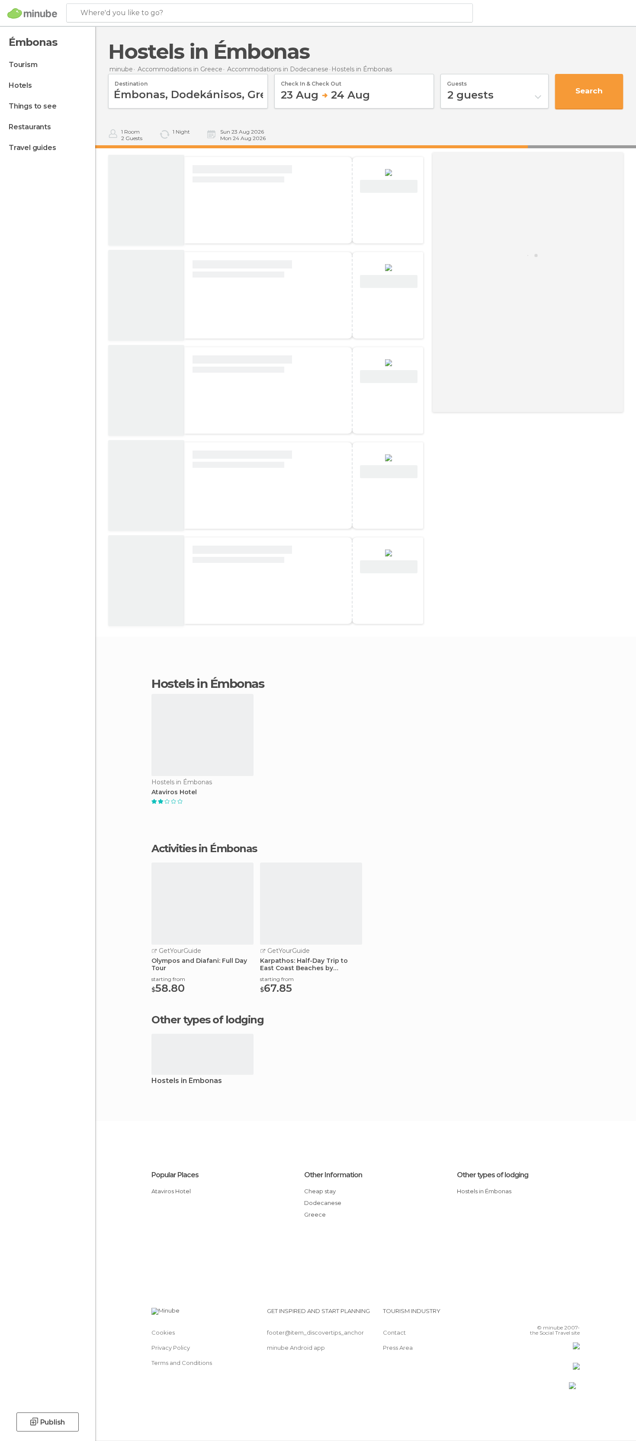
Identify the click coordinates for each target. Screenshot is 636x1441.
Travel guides (32, 148)
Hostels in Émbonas (186, 1081)
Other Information (333, 1175)
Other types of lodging (492, 1175)
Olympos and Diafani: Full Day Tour (199, 964)
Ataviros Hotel (174, 792)
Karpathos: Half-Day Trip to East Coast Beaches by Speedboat (304, 964)
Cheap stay (320, 1191)
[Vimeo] (558, 1314)
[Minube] (32, 13)
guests (457, 80)
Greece (315, 1214)
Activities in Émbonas (204, 849)
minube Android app (296, 1347)
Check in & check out (311, 80)
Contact (394, 1332)
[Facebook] (530, 1314)
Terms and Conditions (181, 1362)
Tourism (23, 65)
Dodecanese (322, 1202)
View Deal (388, 186)
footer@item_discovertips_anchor (315, 1332)
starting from (168, 979)
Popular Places (175, 1175)
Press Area (398, 1347)
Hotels (20, 85)
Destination (131, 80)
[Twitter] (544, 1314)
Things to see (32, 106)
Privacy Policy (170, 1347)
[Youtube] (573, 1314)
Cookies (163, 1332)
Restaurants (30, 127)
